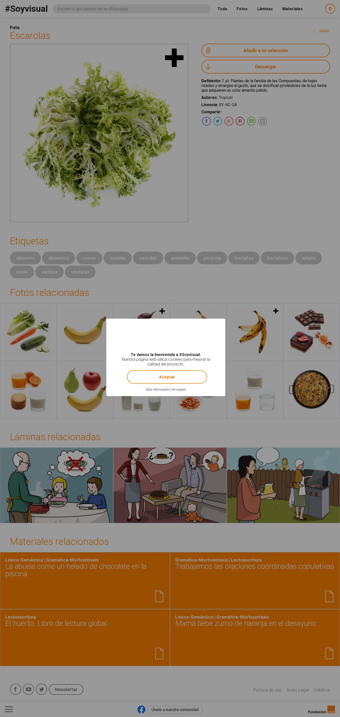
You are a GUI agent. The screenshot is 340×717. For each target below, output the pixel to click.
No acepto (179, 389)
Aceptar (167, 376)
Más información (158, 389)
